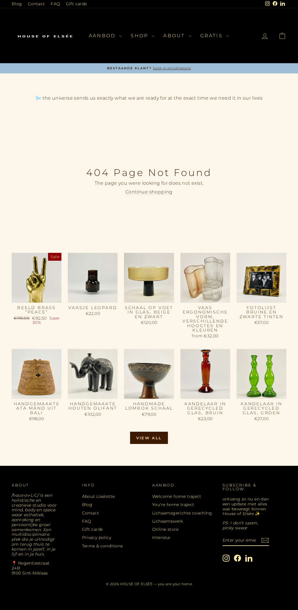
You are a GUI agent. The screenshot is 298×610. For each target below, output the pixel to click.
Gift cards (76, 3)
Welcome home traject (176, 496)
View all (149, 438)
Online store (165, 529)
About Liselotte (98, 496)
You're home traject (173, 504)
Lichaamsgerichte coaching (182, 513)
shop (140, 35)
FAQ (55, 3)
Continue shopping (149, 192)
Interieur (161, 537)
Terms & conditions (102, 546)
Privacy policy (96, 537)
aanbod (103, 35)
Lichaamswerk (167, 521)
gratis (212, 35)
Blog (17, 3)
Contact (36, 3)
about (175, 35)
